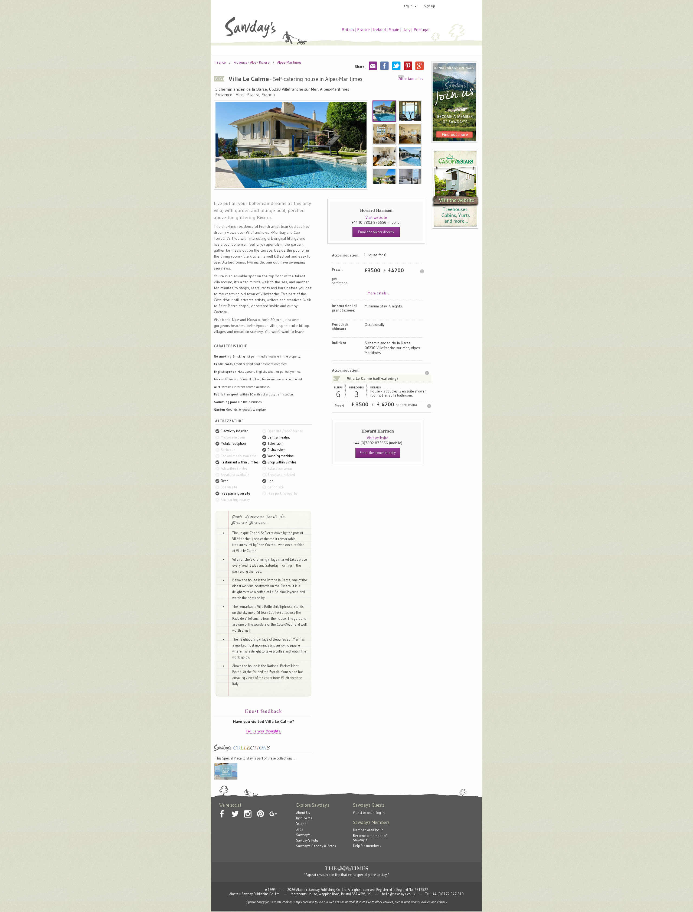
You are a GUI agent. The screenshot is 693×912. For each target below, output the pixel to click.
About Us (303, 813)
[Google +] (273, 809)
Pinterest (408, 65)
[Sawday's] (250, 36)
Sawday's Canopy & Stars (316, 846)
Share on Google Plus (419, 65)
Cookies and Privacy (433, 902)
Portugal (421, 29)
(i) (422, 271)
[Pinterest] (260, 809)
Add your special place (461, 6)
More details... (378, 293)
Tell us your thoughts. (263, 731)
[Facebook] (222, 809)
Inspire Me (304, 818)
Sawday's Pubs (307, 840)
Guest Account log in (369, 813)
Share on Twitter (396, 65)
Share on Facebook (384, 65)
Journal (302, 824)
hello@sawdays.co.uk (398, 894)
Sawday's (303, 835)
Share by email (373, 65)
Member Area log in (368, 830)
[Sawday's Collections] (242, 751)
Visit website (376, 217)
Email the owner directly (376, 232)
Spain (394, 29)
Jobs (299, 829)
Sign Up (429, 6)
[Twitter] (235, 809)
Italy (406, 29)
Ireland (379, 29)
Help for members (367, 846)
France (363, 29)
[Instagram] (248, 809)
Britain (348, 29)
